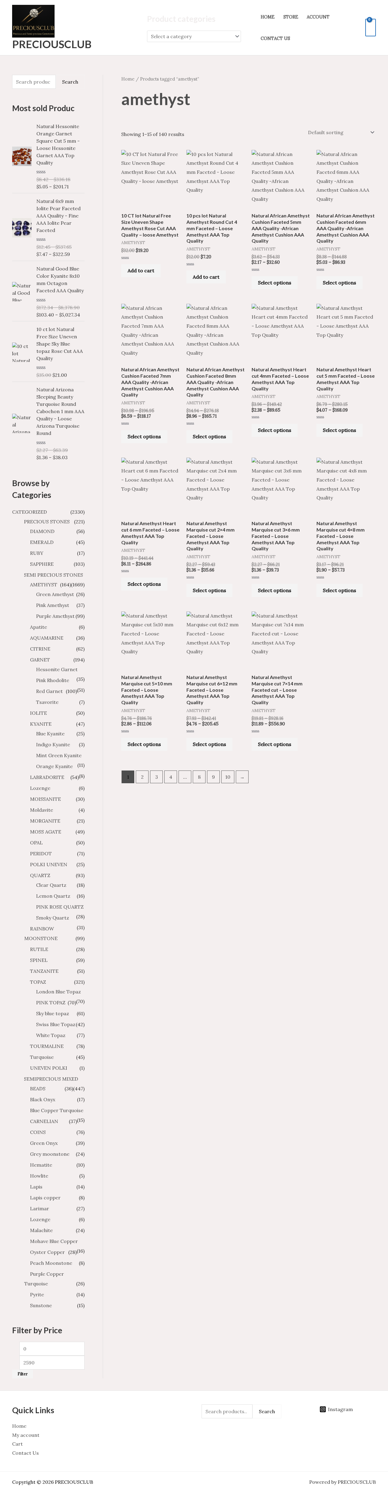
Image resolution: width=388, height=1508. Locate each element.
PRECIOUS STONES (47, 522)
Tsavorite (47, 702)
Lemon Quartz (53, 896)
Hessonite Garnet (57, 669)
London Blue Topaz (58, 992)
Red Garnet (49, 691)
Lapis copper (45, 1198)
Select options (274, 283)
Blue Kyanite (50, 734)
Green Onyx (44, 1143)
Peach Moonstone (51, 1263)
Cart (17, 1444)
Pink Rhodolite (52, 680)
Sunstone (41, 1305)
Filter (23, 1373)
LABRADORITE (47, 777)
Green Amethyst (55, 594)
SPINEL (39, 960)
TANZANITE (44, 971)
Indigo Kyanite (53, 744)
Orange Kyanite (54, 766)
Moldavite (41, 810)
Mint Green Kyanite (59, 755)
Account (318, 17)
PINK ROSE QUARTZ (60, 907)
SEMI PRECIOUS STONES (53, 575)
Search (70, 82)
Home (268, 17)
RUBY (36, 553)
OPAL (36, 843)
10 (227, 777)
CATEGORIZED (29, 512)
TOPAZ (38, 982)
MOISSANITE (45, 799)
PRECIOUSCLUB (52, 44)
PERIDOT (41, 853)
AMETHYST (43, 585)
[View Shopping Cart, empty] (370, 27)
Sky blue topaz (52, 1013)
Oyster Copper (47, 1252)
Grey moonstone (49, 1154)
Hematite (41, 1165)
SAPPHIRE (42, 564)
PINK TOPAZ (50, 1002)
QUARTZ (40, 875)
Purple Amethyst (55, 616)
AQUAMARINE (46, 638)
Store (290, 17)
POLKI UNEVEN (48, 864)
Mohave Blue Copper (54, 1241)
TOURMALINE (47, 1046)
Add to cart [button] (141, 270)
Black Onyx (42, 1099)
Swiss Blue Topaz (55, 1024)
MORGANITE (45, 821)
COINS (38, 1132)
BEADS (37, 1088)
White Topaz (50, 1035)
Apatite (38, 627)
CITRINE (40, 649)
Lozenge (40, 788)
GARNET (40, 660)
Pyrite (37, 1294)
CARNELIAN (44, 1121)
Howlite (39, 1176)
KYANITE (41, 724)
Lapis (36, 1187)
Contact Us (275, 38)
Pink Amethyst (52, 605)
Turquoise (42, 1057)
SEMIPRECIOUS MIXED (51, 1079)
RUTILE (39, 949)
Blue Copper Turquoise (56, 1110)
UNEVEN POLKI (48, 1068)
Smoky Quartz (52, 918)
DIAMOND (42, 531)
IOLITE (38, 713)
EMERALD (42, 542)
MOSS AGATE (45, 832)
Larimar (39, 1208)
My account (25, 1435)
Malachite (41, 1230)
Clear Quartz (51, 885)
